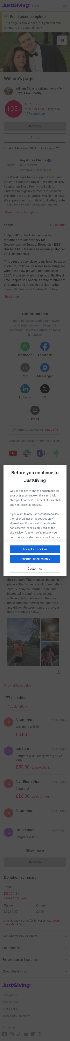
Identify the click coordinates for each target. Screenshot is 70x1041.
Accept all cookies (35, 549)
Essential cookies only (35, 559)
